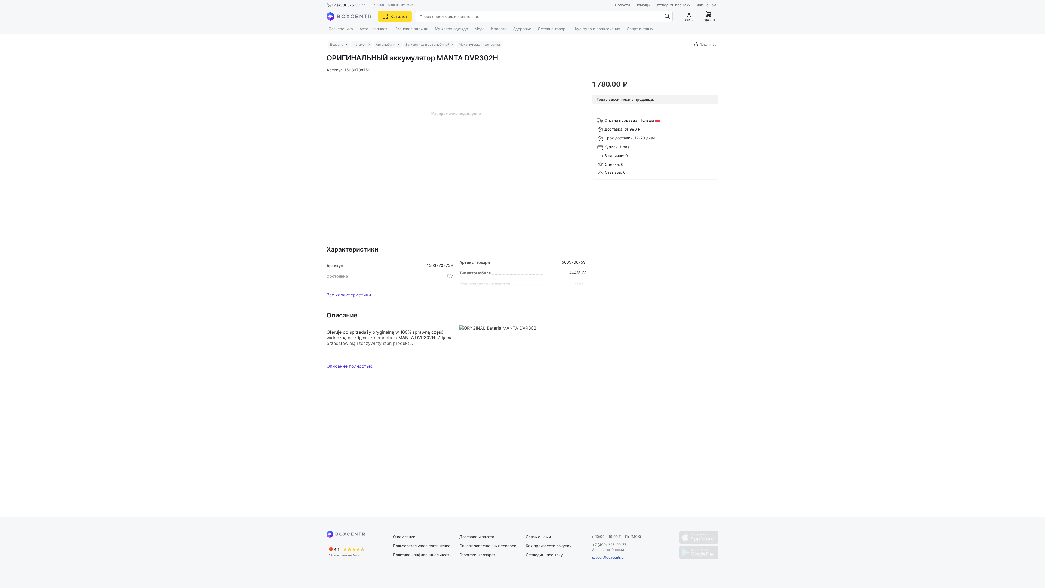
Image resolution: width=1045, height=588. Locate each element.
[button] (395, 16)
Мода (480, 28)
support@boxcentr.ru (608, 557)
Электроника (341, 28)
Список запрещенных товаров (487, 545)
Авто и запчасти (374, 28)
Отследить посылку (672, 5)
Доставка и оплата (476, 536)
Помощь (642, 5)
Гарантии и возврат (477, 554)
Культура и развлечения (597, 28)
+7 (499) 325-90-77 (348, 5)
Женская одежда (412, 28)
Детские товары (553, 28)
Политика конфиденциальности (422, 554)
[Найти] (667, 16)
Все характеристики (349, 295)
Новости (622, 5)
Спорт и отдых (640, 28)
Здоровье (522, 28)
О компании (404, 536)
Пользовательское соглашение (421, 545)
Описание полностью (350, 366)
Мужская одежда (451, 28)
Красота (498, 28)
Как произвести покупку (548, 545)
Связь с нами (707, 5)
